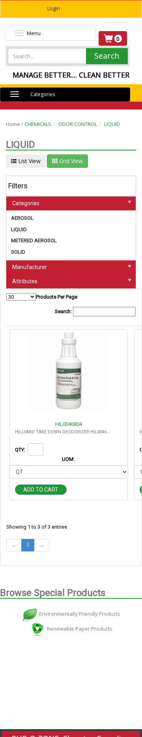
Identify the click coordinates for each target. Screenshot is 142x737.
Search (107, 55)
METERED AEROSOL (34, 240)
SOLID (18, 252)
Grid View (70, 161)
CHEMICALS (37, 124)
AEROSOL (22, 218)
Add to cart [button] (40, 489)
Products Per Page (56, 297)
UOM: (69, 459)
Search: (64, 311)
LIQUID (112, 124)
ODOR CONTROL (77, 124)
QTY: (20, 450)
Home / (15, 124)
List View (29, 161)
